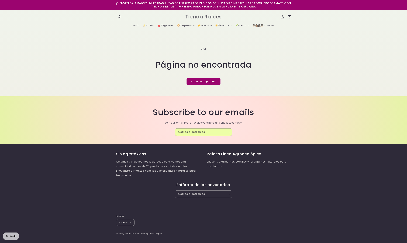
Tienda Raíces (131, 234)
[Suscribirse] (228, 132)
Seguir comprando (203, 81)
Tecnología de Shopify (150, 234)
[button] (119, 16)
